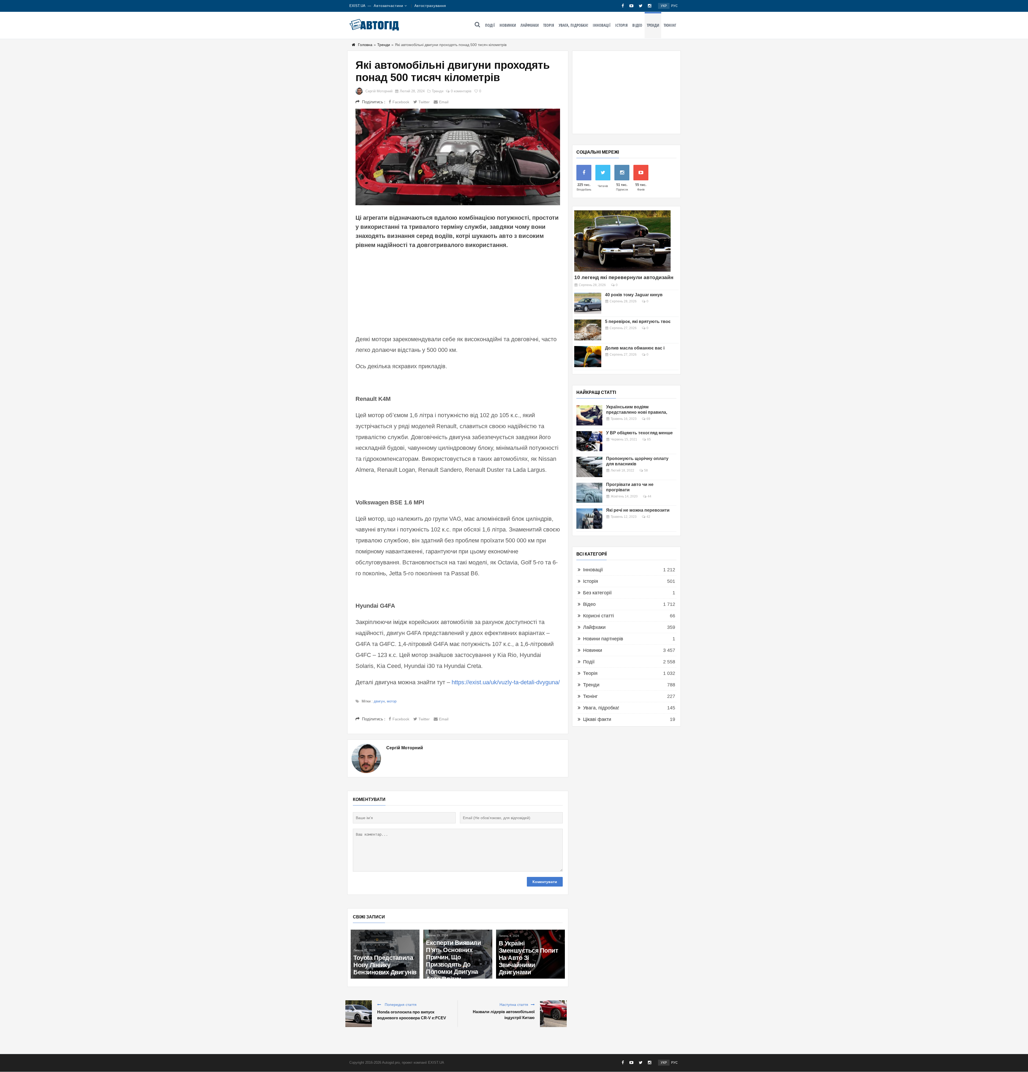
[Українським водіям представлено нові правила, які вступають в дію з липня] (589, 415)
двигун (379, 701)
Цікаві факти (597, 719)
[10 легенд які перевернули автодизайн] (622, 241)
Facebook (400, 102)
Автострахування (430, 6)
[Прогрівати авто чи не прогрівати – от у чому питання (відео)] (589, 493)
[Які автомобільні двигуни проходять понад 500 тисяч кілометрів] (458, 157)
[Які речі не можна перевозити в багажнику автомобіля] (589, 518)
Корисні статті (598, 615)
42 (648, 517)
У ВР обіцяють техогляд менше (639, 433)
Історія (621, 25)
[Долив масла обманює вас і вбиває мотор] (587, 356)
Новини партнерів (603, 638)
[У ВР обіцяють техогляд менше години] (589, 441)
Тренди (653, 25)
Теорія (548, 25)
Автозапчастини (388, 6)
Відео (637, 25)
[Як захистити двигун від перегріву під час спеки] (385, 954)
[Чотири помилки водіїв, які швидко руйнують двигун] (457, 954)
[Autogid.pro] (374, 25)
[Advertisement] (458, 291)
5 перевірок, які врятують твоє (638, 321)
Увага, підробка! (573, 25)
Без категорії (597, 592)
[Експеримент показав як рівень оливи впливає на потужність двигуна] (530, 954)
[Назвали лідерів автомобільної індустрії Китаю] (553, 1013)
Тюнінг (670, 25)
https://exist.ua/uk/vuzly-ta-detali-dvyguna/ (506, 682)
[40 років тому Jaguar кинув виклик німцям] (587, 303)
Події (490, 25)
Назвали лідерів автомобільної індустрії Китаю (504, 1014)
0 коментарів (461, 91)
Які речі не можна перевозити (638, 510)
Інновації (602, 25)
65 (649, 439)
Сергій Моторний (378, 91)
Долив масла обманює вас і (634, 348)
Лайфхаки (529, 25)
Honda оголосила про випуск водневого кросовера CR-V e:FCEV (411, 1015)
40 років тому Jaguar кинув (634, 294)
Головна (365, 45)
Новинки (508, 25)
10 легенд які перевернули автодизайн (623, 277)
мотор (391, 701)
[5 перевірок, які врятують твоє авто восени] (587, 330)
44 (649, 496)
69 (648, 419)
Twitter (424, 102)
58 (646, 470)
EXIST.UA (357, 6)
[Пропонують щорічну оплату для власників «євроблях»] (589, 467)
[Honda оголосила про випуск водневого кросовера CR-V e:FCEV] (358, 1013)
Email (443, 102)
